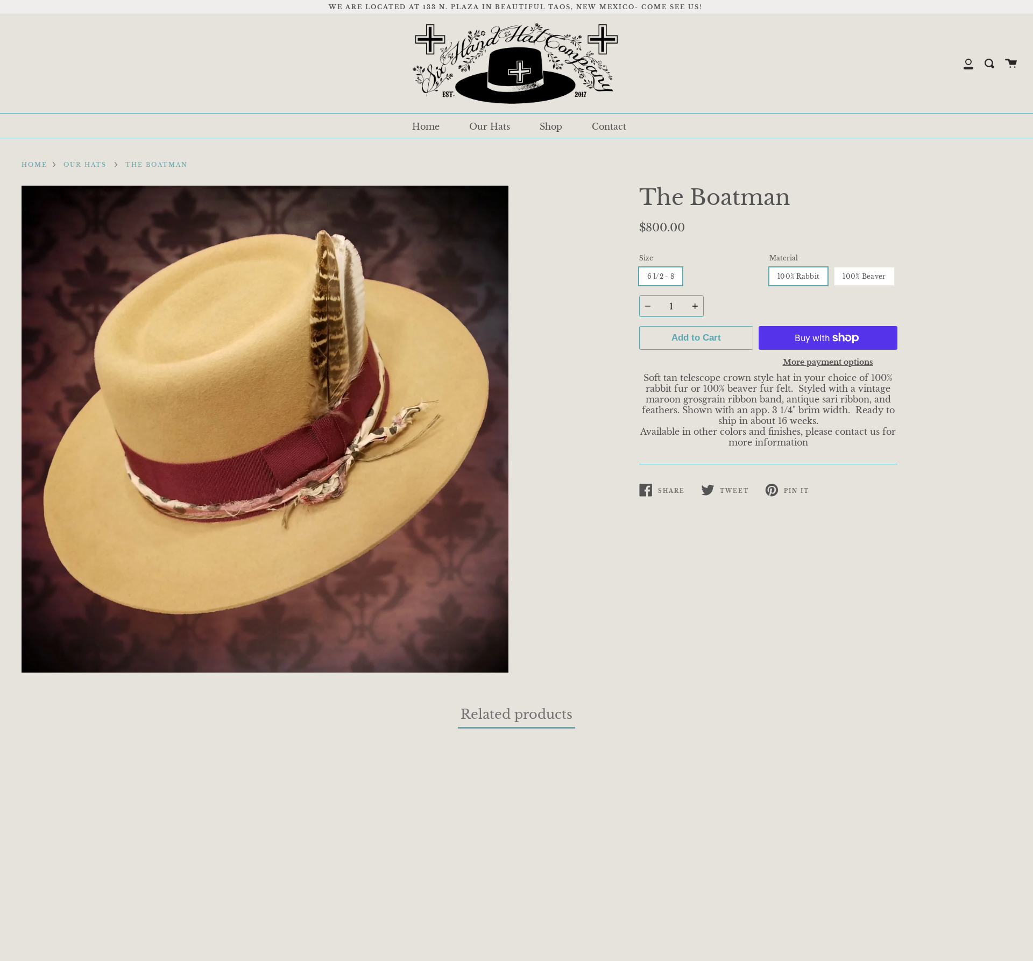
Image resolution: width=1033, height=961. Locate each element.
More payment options (828, 362)
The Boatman (156, 164)
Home (426, 126)
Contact (609, 126)
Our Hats (489, 126)
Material (783, 258)
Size (646, 258)
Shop (551, 126)
